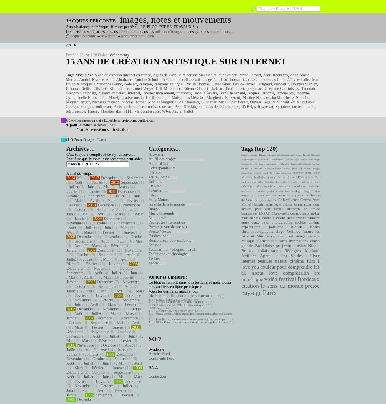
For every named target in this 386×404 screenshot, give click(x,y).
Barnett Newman (311, 155)
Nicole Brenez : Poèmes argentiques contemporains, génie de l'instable (194, 313)
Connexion (157, 376)
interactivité (277, 159)
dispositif (281, 84)
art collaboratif (188, 79)
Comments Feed (161, 358)
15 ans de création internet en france (122, 75)
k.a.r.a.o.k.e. (249, 213)
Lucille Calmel (158, 98)
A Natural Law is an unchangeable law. (177, 311)
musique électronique (258, 241)
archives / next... (106, 125)
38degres (293, 250)
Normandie (305, 168)
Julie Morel (109, 98)
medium (245, 182)
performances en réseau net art (148, 107)
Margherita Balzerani (223, 98)
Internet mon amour (158, 93)
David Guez (221, 84)
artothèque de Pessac (303, 209)
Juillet (73, 187)
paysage (251, 293)
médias (254, 218)
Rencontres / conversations (170, 240)
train (290, 218)
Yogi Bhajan (312, 191)
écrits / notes (159, 177)
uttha (258, 186)
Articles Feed (159, 354)
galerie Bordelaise (257, 245)
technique (246, 186)
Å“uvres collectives (302, 79)
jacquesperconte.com (137, 36)
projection (285, 245)
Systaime (283, 107)
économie (252, 155)
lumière (246, 209)
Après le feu (273, 255)
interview (183, 93)
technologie (273, 204)
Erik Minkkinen (168, 89)
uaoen (262, 164)
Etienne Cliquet (195, 89)
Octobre (72, 196)
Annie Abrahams (119, 79)
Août (78, 182)
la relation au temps (265, 177)
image (300, 236)
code (287, 191)
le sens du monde (282, 285)
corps (282, 241)
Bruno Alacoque (79, 84)
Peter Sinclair (185, 107)
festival (287, 279)
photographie (282, 222)
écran (316, 200)
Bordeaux (309, 279)
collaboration (269, 251)
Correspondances (163, 168)
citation (250, 285)
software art (263, 107)
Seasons (155, 245)
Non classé (158, 218)
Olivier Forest (236, 102)
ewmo (267, 159)
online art (103, 107)
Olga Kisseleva (187, 102)
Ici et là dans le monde (167, 204)
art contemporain (285, 155)
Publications (159, 236)
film (311, 261)
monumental (271, 164)
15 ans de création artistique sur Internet (176, 61)
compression (296, 273)
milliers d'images (168, 31)
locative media (132, 98)
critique (257, 173)
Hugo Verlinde (288, 231)
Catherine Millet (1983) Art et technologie (180, 305)
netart (85, 102)
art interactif (234, 79)
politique (276, 227)
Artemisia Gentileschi (301, 164)
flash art (217, 89)
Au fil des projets (163, 159)
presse (312, 285)
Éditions (156, 182)
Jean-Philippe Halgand (252, 159)
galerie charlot (289, 182)
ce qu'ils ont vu (266, 200)
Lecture (316, 164)
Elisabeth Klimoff (108, 89)
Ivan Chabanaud (232, 93)
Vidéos (155, 263)
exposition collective (306, 195)
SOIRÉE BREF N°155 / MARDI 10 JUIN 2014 (181, 302)
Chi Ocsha (257, 195)
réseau (279, 191)
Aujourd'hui (159, 163)
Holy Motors (159, 200)
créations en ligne (168, 84)
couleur (268, 267)
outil (308, 173)
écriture (271, 195)
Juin (91, 187)
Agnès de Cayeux (167, 75)
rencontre (246, 191)
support (304, 159)
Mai (80, 178)
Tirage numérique (283, 173)
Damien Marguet (267, 155)
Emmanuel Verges (139, 89)
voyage (244, 168)
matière (314, 236)
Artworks (157, 154)
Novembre (131, 205)
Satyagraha (274, 236)
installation (300, 186)
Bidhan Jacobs (305, 227)
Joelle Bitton (88, 98)
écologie (297, 191)
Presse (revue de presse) (168, 227)
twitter (245, 195)
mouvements (220, 31)
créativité (284, 195)
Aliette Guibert (226, 75)
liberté (287, 168)
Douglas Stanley (304, 84)
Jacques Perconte (260, 93)
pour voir (262, 209)
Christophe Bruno (108, 84)
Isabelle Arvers (205, 93)
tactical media (303, 107)
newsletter (109, 36)
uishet (301, 245)
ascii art (278, 79)
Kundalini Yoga (291, 159)
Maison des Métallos (188, 98)
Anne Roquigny (275, 75)
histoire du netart (111, 93)
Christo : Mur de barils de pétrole (174, 299)
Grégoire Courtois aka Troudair (290, 89)
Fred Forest (235, 89)
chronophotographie (257, 231)
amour (300, 218)
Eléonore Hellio (78, 89)
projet (270, 191)
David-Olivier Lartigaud (252, 84)
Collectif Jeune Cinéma (294, 200)
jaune (294, 168)
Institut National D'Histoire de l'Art (299, 177)
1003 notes (127, 31)
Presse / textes (160, 231)
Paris (118, 107)
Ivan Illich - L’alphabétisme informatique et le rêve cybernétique (190, 319)
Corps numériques (307, 204)
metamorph (314, 159)
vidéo (270, 279)
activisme (314, 186)
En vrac (155, 186)
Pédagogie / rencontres (167, 222)
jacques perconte (83, 36)
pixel (289, 236)
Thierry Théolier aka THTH (110, 111)
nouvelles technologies (265, 182)
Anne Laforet (250, 75)
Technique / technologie (168, 254)
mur (244, 218)
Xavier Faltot (182, 111)
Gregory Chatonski (81, 93)
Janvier (94, 191)
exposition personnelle (277, 186)
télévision (259, 191)
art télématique (258, 79)
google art (254, 89)
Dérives (155, 172)
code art (130, 84)
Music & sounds (162, 213)
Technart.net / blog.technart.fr (173, 249)
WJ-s (166, 111)
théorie (287, 204)
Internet (134, 93)
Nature (307, 231)
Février (97, 182)
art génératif (212, 79)
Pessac (298, 155)
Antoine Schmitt (147, 79)
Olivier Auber (212, 102)
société (300, 222)
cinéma (297, 261)
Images (155, 209)
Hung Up (267, 173)
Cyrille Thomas (197, 84)
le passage (256, 168)
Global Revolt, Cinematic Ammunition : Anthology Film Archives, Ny (194, 322)
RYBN (247, 107)
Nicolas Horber (134, 102)
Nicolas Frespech (105, 102)
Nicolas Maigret (160, 102)
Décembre (109, 178)
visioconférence (147, 111)
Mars (123, 187)
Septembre (135, 178)
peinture (265, 261)
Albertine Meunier (197, 75)
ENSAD (264, 213)
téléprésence (75, 111)
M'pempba (163, 308)
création (145, 84)
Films (154, 195)
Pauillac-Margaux (272, 168)
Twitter (101, 140)
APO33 (168, 79)
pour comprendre (294, 267)
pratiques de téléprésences (218, 107)
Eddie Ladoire (273, 218)
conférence (284, 164)
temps (244, 155)
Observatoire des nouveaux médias (296, 213)
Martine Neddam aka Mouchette (268, 98)
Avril (94, 200)
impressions (298, 241)
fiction (278, 209)
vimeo (315, 241)
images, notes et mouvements (175, 19)
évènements (119, 55)
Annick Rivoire (91, 79)
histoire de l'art (310, 182)
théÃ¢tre (247, 200)
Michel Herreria (252, 204)
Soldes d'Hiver (305, 255)
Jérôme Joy (285, 93)
